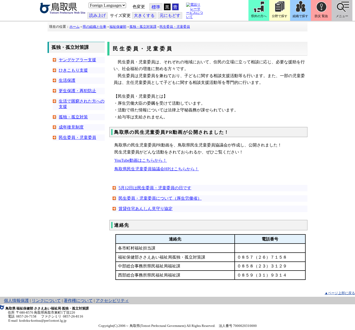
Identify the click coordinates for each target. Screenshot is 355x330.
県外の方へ (259, 16)
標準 (156, 7)
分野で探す (279, 16)
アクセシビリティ (112, 300)
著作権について (78, 300)
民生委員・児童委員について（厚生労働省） (160, 198)
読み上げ (97, 15)
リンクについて (46, 300)
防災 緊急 (321, 16)
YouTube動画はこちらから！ (140, 160)
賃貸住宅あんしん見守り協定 (146, 208)
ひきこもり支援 (73, 70)
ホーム (74, 27)
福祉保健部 (117, 27)
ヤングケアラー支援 (77, 60)
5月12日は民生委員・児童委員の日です (155, 188)
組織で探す (300, 16)
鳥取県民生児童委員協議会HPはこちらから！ (156, 169)
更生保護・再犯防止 (77, 91)
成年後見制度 (71, 127)
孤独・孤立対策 (73, 117)
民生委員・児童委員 (175, 27)
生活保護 (67, 80)
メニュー (342, 16)
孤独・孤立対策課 (142, 27)
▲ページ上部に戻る (340, 293)
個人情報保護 (16, 300)
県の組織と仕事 (94, 27)
